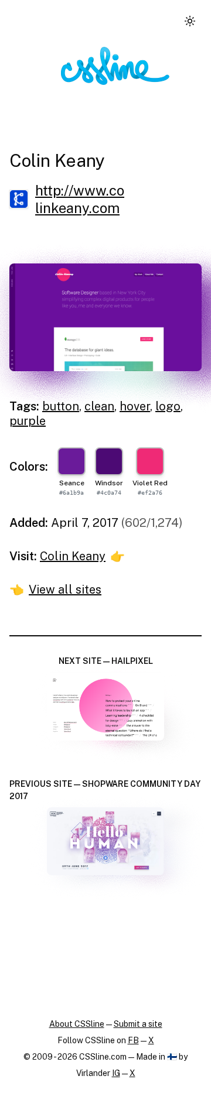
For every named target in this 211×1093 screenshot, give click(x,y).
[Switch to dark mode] (190, 21)
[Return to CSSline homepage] (115, 66)
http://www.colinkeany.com (79, 199)
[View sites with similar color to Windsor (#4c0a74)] (109, 461)
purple (27, 421)
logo (168, 406)
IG (116, 1073)
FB (133, 1040)
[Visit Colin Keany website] (105, 317)
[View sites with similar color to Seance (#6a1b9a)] (71, 461)
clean (99, 406)
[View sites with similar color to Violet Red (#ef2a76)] (150, 461)
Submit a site (138, 1024)
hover (135, 406)
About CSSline (76, 1024)
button (60, 406)
